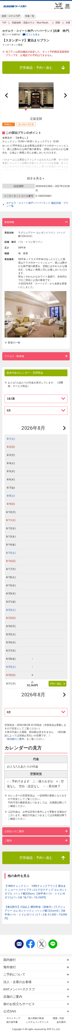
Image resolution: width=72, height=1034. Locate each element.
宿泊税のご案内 (15, 739)
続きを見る (34, 178)
